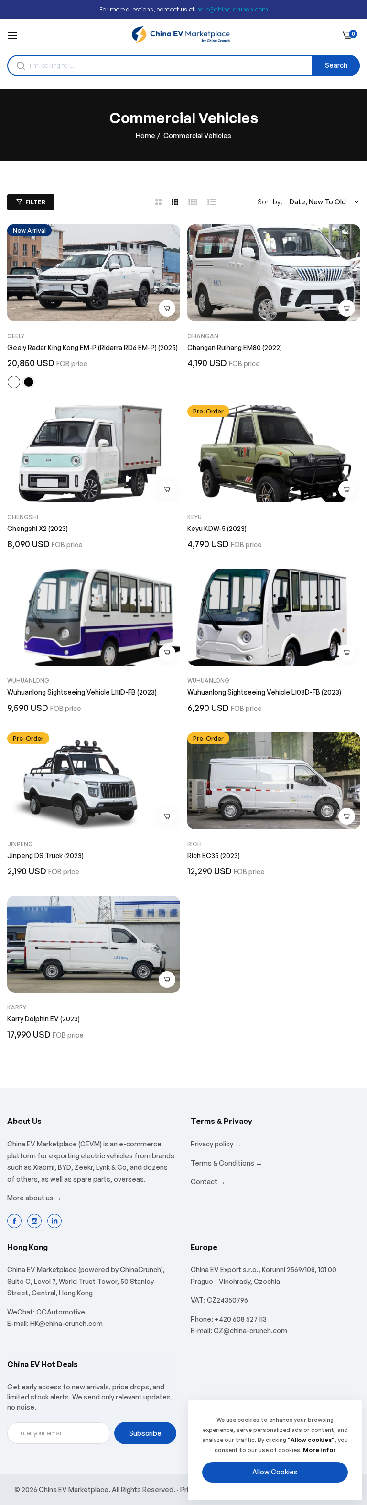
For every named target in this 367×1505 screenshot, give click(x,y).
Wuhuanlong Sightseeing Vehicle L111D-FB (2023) (82, 692)
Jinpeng (20, 844)
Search (336, 65)
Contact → (208, 1181)
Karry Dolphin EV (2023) (43, 1019)
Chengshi (22, 516)
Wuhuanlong (28, 680)
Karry (16, 1007)
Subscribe (145, 1433)
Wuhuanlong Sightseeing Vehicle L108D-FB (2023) (264, 692)
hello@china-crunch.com (232, 9)
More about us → (34, 1198)
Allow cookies (275, 1472)
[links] (15, 1221)
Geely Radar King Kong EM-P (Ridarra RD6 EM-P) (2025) (92, 347)
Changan (202, 335)
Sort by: (270, 202)
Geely (15, 335)
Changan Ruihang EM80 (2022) (234, 347)
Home (145, 135)
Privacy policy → (216, 1144)
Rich (194, 844)
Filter (35, 202)
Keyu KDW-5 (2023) (217, 528)
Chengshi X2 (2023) (37, 528)
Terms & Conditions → (226, 1163)
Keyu (194, 516)
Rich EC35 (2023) (213, 855)
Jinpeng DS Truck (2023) (45, 855)
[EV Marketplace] (181, 34)
